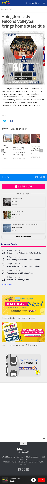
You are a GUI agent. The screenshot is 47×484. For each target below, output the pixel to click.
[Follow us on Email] (44, 177)
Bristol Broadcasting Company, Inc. (22, 462)
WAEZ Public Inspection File (12, 457)
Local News (6, 9)
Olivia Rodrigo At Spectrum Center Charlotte (23, 259)
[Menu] (44, 3)
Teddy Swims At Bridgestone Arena (20, 273)
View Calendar (7, 284)
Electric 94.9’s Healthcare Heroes (18, 317)
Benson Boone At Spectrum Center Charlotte (24, 253)
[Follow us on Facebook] (36, 177)
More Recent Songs (23, 237)
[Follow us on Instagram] (40, 177)
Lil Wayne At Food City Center (18, 280)
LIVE (41, 480)
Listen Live (33, 3)
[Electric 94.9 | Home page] (7, 3)
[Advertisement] (23, 407)
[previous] (2, 150)
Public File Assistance (32, 457)
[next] (41, 150)
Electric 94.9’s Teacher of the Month (20, 345)
